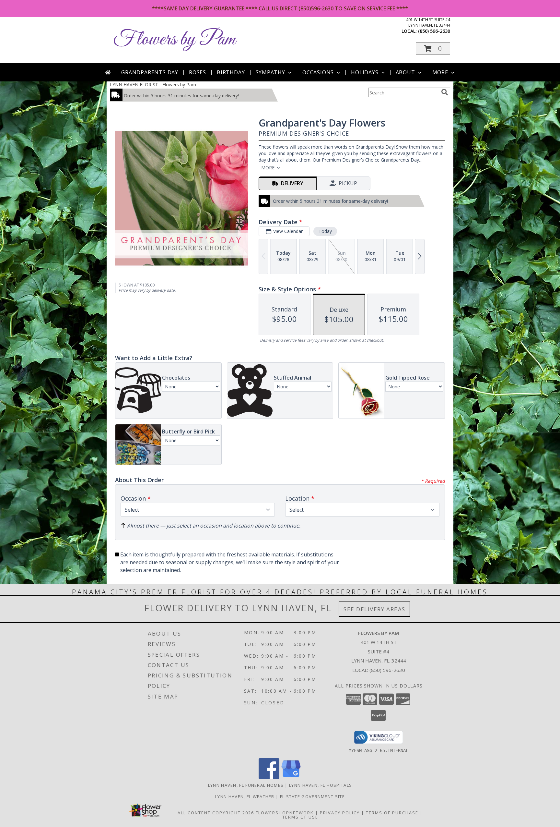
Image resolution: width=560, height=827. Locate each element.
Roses (197, 72)
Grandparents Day (149, 72)
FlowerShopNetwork (285, 813)
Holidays (364, 72)
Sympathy (270, 72)
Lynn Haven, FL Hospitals (320, 785)
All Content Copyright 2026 (216, 813)
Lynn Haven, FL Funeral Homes (246, 785)
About (405, 72)
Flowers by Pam (174, 40)
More (440, 72)
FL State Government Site (312, 796)
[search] (444, 92)
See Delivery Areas (374, 609)
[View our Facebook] (269, 777)
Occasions (318, 72)
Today (325, 231)
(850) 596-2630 (434, 31)
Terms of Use (300, 817)
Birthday (231, 72)
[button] (433, 48)
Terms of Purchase (392, 813)
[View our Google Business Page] (291, 777)
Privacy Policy (340, 813)
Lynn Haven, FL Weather (244, 796)
